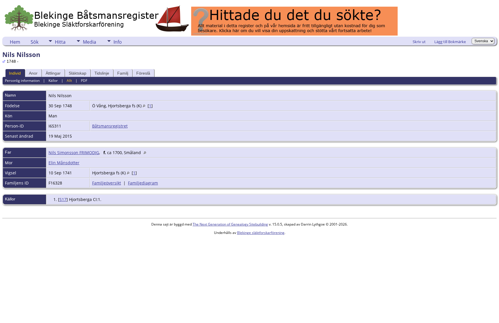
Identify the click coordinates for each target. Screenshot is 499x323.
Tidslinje (101, 73)
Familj (122, 73)
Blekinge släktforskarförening (260, 232)
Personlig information (22, 80)
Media (89, 42)
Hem (15, 42)
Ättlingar (53, 73)
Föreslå (143, 73)
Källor (53, 80)
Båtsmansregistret (110, 126)
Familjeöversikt (106, 183)
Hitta (60, 42)
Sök (34, 42)
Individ (15, 73)
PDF (84, 80)
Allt (69, 80)
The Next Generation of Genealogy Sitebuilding (230, 224)
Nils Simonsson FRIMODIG (74, 152)
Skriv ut (419, 41)
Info (117, 42)
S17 (62, 199)
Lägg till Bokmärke (450, 41)
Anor (33, 73)
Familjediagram (143, 183)
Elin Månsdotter (64, 162)
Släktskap (77, 73)
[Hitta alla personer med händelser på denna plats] (144, 105)
